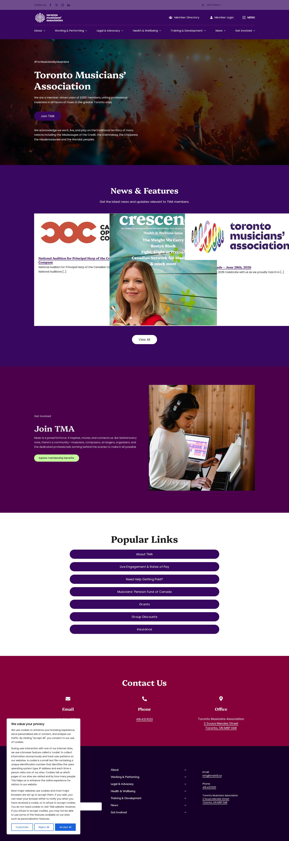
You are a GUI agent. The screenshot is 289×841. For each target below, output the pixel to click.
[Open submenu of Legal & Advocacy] (121, 30)
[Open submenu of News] (223, 30)
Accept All (65, 827)
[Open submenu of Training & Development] (204, 30)
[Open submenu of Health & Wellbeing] (159, 30)
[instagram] (62, 5)
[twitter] (56, 5)
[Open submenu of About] (43, 30)
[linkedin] (68, 5)
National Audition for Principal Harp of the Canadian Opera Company (84, 260)
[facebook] (50, 5)
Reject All (44, 827)
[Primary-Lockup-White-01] (48, 12)
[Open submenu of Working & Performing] (85, 30)
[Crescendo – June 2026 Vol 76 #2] (163, 283)
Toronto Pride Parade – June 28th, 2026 (220, 267)
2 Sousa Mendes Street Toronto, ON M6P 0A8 (216, 800)
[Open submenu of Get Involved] (253, 30)
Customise (22, 827)
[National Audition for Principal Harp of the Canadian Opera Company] (88, 232)
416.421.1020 (209, 787)
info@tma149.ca (212, 775)
